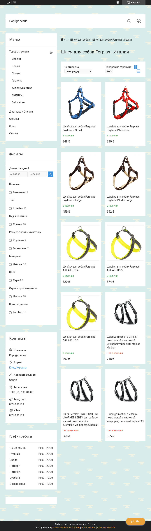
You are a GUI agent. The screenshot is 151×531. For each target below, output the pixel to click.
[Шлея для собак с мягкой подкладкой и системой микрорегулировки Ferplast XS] (125, 390)
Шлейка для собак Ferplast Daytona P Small (79, 128)
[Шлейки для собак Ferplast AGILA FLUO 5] (125, 243)
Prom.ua (92, 524)
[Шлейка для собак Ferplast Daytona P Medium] (125, 102)
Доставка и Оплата (21, 111)
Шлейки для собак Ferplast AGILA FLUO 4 (79, 268)
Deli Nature (18, 102)
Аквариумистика (22, 87)
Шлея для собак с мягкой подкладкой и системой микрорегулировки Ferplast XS (125, 418)
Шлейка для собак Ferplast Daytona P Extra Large (123, 198)
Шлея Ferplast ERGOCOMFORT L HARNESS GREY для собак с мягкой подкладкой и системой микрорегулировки (81, 419)
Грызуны (17, 80)
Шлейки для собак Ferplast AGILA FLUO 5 (123, 268)
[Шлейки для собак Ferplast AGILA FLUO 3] (81, 313)
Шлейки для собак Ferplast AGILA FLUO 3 (79, 338)
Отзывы (14, 118)
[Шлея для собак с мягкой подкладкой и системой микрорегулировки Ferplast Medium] (125, 313)
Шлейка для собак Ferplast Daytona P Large (79, 198)
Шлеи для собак (80, 39)
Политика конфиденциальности (98, 527)
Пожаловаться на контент (66, 527)
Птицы (16, 73)
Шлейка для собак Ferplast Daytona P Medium (123, 128)
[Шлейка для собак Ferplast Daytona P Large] (81, 173)
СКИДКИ (17, 95)
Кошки (16, 66)
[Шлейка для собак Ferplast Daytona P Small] (81, 102)
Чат (138, 521)
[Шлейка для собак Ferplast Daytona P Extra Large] (125, 173)
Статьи (13, 133)
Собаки (16, 58)
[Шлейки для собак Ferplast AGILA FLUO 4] (81, 243)
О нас (12, 126)
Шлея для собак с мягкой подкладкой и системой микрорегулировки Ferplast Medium (123, 342)
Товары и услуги (19, 51)
